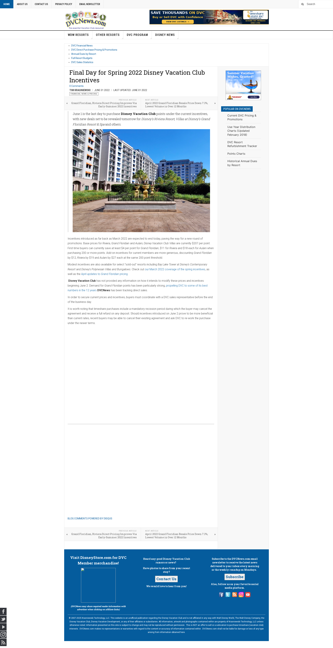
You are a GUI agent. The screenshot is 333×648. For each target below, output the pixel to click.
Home (6, 4)
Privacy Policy (63, 4)
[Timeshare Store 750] (209, 17)
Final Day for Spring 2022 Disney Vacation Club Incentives (137, 76)
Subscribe (235, 576)
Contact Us (41, 4)
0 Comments (76, 86)
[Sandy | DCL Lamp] (243, 85)
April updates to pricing (104, 274)
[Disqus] (141, 370)
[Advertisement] (243, 228)
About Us (22, 4)
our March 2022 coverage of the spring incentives (175, 269)
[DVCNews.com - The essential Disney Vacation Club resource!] (86, 19)
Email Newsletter (89, 4)
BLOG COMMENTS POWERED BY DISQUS (90, 518)
